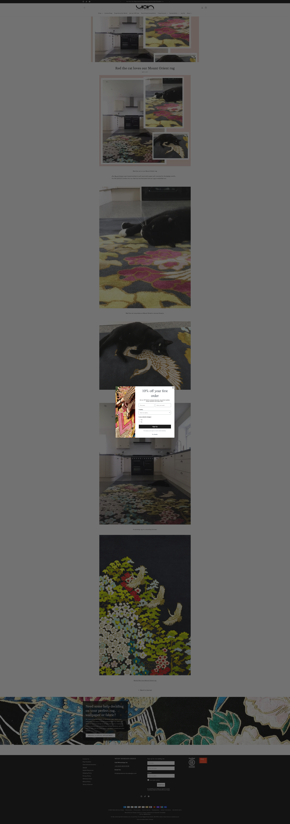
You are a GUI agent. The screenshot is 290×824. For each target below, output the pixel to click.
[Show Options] (169, 412)
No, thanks (155, 434)
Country (141, 409)
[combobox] (154, 412)
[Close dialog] (173, 387)
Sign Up (154, 426)
